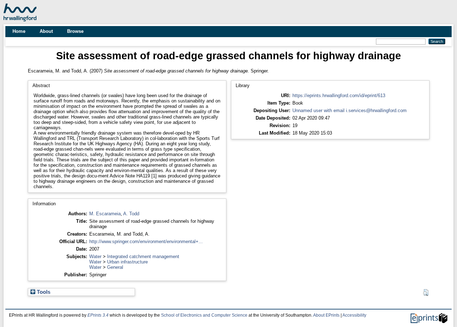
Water (95, 256)
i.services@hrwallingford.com (376, 110)
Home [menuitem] (18, 31)
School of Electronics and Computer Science (204, 315)
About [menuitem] (46, 31)
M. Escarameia (105, 213)
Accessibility (354, 315)
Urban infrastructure (127, 262)
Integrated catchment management (143, 256)
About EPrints (326, 315)
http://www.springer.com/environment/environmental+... (146, 241)
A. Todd (131, 213)
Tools (42, 292)
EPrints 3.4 (98, 315)
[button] (425, 292)
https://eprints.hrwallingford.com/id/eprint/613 (338, 95)
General (115, 267)
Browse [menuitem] (75, 31)
